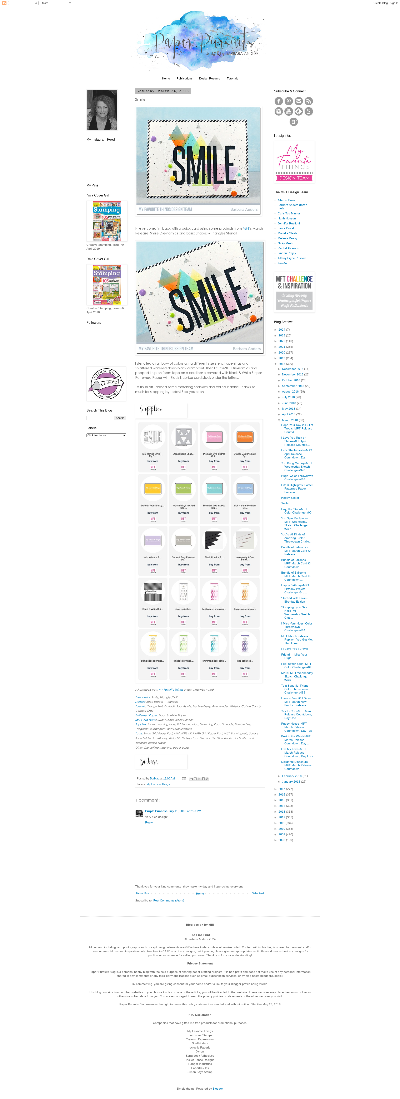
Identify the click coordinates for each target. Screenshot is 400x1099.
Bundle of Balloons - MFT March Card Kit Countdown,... (296, 563)
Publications (184, 78)
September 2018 (293, 386)
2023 (282, 335)
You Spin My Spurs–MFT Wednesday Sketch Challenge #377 (294, 523)
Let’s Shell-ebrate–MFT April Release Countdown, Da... (296, 454)
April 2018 (289, 414)
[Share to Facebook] (203, 779)
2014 (282, 805)
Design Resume (209, 78)
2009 (282, 834)
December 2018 (293, 368)
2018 (282, 363)
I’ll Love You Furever (294, 648)
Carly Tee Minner (289, 213)
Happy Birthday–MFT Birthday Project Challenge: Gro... (295, 589)
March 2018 (290, 420)
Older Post (258, 893)
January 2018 (291, 781)
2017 (282, 789)
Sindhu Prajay (287, 253)
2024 (282, 329)
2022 (282, 341)
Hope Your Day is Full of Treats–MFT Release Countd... (297, 428)
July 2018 (289, 397)
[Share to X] (199, 779)
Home (166, 78)
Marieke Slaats (287, 233)
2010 (282, 828)
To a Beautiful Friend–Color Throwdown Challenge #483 (295, 689)
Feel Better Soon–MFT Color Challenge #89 (296, 665)
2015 (282, 800)
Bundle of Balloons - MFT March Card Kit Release (296, 550)
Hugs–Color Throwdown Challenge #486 (297, 477)
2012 (282, 817)
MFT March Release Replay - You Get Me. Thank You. (297, 639)
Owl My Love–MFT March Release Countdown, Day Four (297, 752)
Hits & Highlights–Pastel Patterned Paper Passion (296, 488)
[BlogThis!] (195, 779)
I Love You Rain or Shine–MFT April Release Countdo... (295, 441)
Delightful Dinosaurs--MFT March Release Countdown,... (296, 765)
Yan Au (282, 263)
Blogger (218, 1088)
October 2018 (291, 380)
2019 (282, 358)
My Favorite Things (158, 784)
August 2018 (291, 391)
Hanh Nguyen (287, 218)
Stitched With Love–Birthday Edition (294, 599)
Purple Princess (156, 811)
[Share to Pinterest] (207, 779)
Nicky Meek (285, 243)
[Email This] (191, 779)
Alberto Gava (286, 200)
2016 (282, 794)
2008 (282, 840)
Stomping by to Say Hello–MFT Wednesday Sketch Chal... (295, 612)
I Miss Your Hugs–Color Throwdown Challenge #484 (296, 627)
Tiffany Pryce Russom (292, 258)
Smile (285, 503)
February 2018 (292, 776)
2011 (282, 823)
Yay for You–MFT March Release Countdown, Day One (297, 714)
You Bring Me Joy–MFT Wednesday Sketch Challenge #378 (296, 466)
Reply (149, 822)
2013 (282, 811)
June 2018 (289, 403)
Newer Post (142, 893)
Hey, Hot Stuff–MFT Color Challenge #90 (296, 510)
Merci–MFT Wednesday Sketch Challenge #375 (297, 676)
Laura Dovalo (286, 228)
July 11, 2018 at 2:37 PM (185, 811)
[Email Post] (184, 778)
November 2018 (293, 374)
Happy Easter (290, 497)
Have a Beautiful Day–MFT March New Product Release (296, 702)
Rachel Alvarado (288, 248)
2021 (282, 346)
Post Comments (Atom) (168, 900)
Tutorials (232, 78)
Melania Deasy (287, 238)
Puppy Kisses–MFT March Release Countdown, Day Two (296, 727)
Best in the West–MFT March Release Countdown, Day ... (296, 740)
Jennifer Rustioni (289, 223)
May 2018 (289, 408)
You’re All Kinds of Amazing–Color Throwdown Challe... (296, 538)
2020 (282, 352)
